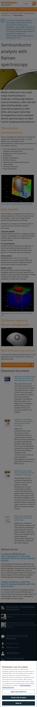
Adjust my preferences (18, 692)
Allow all (18, 703)
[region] (18, 684)
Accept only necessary (18, 697)
